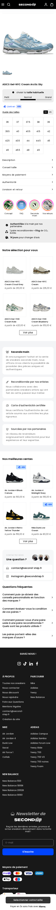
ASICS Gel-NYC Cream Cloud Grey (14, 283)
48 (28, 149)
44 (28, 140)
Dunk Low (7, 743)
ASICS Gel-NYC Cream (39, 283)
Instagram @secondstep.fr (27, 576)
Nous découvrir (10, 692)
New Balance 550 (11, 780)
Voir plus (28, 332)
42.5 (7, 140)
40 (17, 131)
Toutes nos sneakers (13, 683)
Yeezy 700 (35, 752)
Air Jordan (8, 733)
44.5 (38, 140)
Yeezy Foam (36, 766)
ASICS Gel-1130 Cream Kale (12, 320)
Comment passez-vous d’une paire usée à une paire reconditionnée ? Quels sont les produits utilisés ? (23, 623)
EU (46, 112)
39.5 (7, 131)
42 (48, 131)
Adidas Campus (39, 733)
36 (7, 122)
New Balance (37, 697)
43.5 (18, 140)
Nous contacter (11, 687)
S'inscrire (28, 851)
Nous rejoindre (10, 697)
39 (48, 122)
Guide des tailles (10, 112)
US (50, 112)
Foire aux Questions (13, 701)
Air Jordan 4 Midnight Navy (39, 491)
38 (38, 122)
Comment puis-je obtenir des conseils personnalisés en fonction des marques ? (23, 597)
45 (48, 140)
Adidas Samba (38, 738)
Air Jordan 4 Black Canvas (13, 491)
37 (17, 122)
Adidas (34, 687)
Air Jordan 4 (9, 738)
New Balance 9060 (12, 794)
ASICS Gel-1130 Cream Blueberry (40, 320)
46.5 (18, 149)
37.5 (28, 122)
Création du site (11, 719)
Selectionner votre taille (28, 900)
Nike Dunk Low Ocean (38, 529)
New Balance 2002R (13, 790)
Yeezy (33, 692)
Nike (32, 683)
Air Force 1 (7, 752)
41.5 (38, 131)
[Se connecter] (46, 4)
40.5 (28, 131)
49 (38, 149)
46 (7, 149)
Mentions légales (11, 706)
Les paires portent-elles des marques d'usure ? (19, 636)
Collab (6, 757)
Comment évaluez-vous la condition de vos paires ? (24, 610)
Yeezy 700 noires (39, 761)
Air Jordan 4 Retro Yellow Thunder (13, 529)
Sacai (5, 747)
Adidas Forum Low (40, 743)
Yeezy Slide (36, 747)
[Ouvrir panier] (52, 4)
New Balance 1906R (12, 785)
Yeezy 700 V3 (37, 757)
